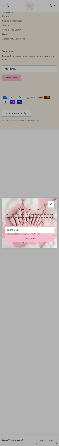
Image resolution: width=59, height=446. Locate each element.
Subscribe (29, 238)
